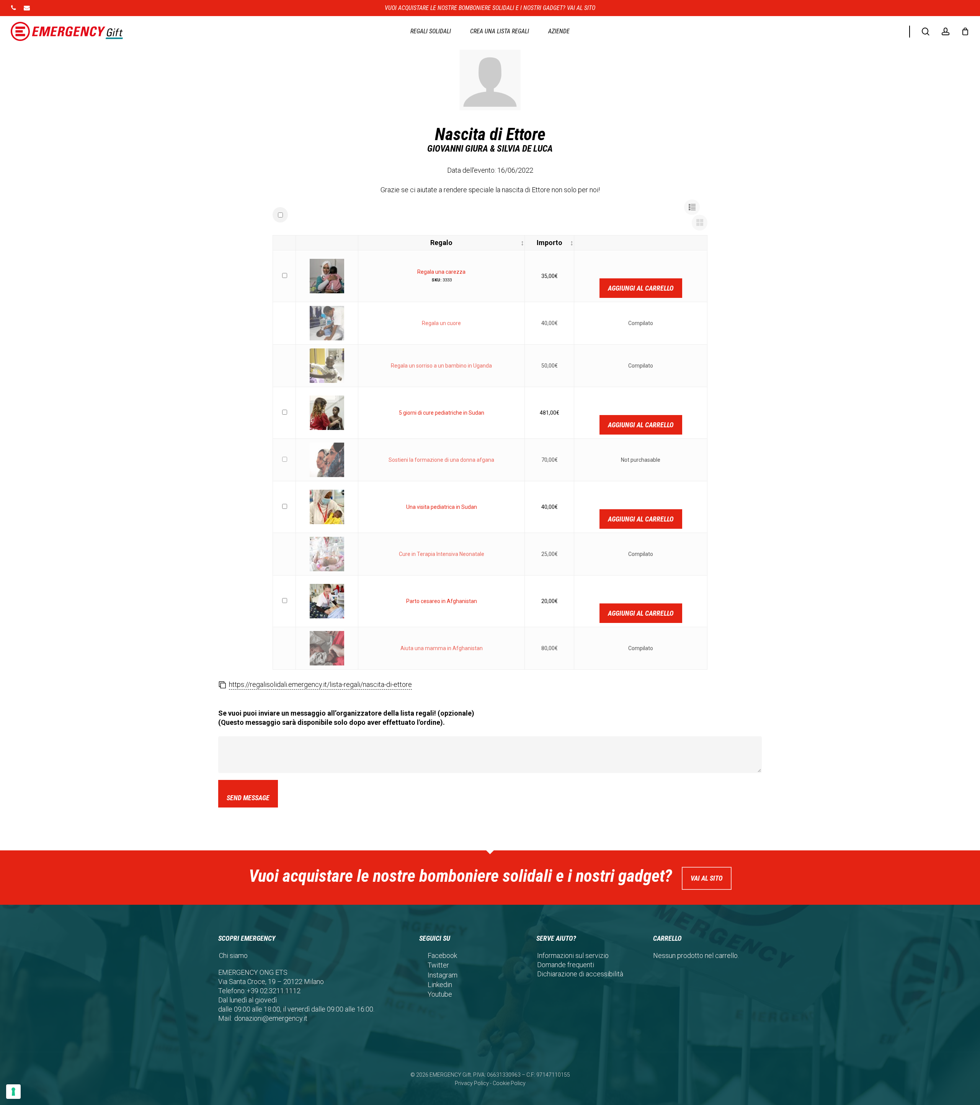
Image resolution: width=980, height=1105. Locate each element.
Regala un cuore (441, 323)
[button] (692, 207)
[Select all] (280, 214)
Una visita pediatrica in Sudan (441, 507)
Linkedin (440, 985)
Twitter (438, 965)
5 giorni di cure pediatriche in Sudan (441, 413)
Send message (248, 798)
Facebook (442, 955)
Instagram (442, 975)
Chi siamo (233, 955)
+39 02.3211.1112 (274, 991)
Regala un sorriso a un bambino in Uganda (441, 366)
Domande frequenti (565, 965)
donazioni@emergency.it (270, 1018)
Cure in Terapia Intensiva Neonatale (441, 554)
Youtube (440, 994)
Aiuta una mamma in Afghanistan (441, 648)
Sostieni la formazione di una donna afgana (441, 460)
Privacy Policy (472, 1083)
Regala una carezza (441, 272)
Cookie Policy (509, 1083)
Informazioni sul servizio (573, 955)
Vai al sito (707, 878)
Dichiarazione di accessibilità (580, 974)
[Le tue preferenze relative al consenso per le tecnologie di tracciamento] (13, 1091)
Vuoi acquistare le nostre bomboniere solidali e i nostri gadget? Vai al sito (490, 7)
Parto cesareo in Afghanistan (441, 601)
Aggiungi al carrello (641, 288)
